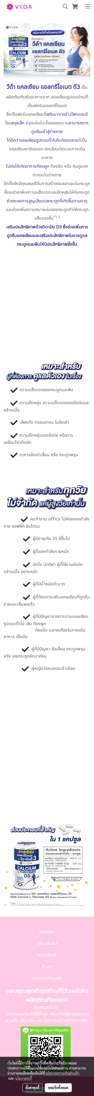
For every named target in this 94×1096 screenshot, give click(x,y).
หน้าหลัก (47, 932)
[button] (63, 6)
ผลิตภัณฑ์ (47, 955)
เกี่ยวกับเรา (47, 943)
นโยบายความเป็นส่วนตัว (62, 1073)
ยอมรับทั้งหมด (58, 1087)
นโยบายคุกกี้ (23, 1078)
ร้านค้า (47, 966)
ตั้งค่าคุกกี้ (32, 1087)
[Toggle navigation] (87, 6)
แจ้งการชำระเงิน (47, 978)
